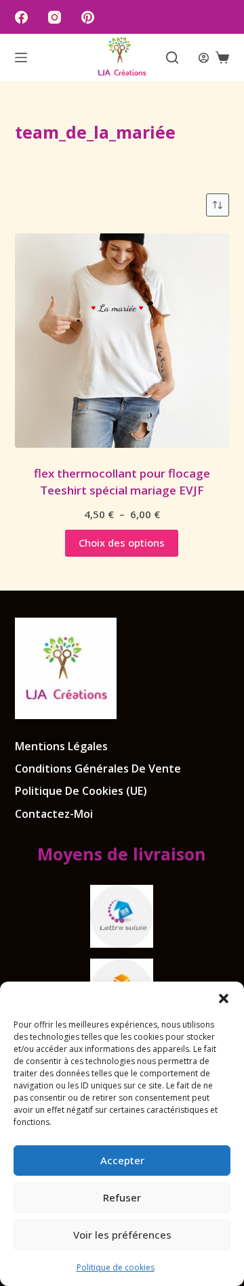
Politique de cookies (116, 1267)
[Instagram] (54, 17)
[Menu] (21, 57)
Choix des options (122, 542)
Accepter (122, 1160)
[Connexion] (204, 58)
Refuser (122, 1197)
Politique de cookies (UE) (81, 791)
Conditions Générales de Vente (98, 769)
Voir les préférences (122, 1234)
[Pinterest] (87, 17)
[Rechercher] (172, 57)
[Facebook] (21, 17)
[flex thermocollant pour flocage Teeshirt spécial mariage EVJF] (122, 340)
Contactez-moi (54, 814)
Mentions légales (61, 746)
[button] (223, 998)
